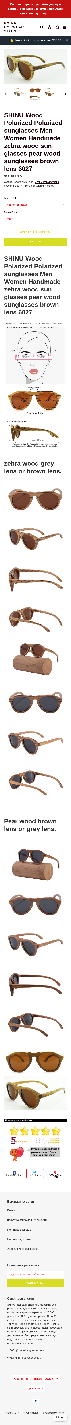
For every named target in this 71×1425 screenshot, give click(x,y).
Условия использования (22, 1248)
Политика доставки (19, 1239)
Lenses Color (11, 198)
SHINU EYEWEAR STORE (14, 27)
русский (34, 1388)
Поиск (11, 1210)
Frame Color (10, 212)
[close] (67, 40)
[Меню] (65, 27)
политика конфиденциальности (27, 1219)
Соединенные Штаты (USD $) (34, 1378)
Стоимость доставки (47, 181)
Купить (35, 241)
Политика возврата (19, 1229)
